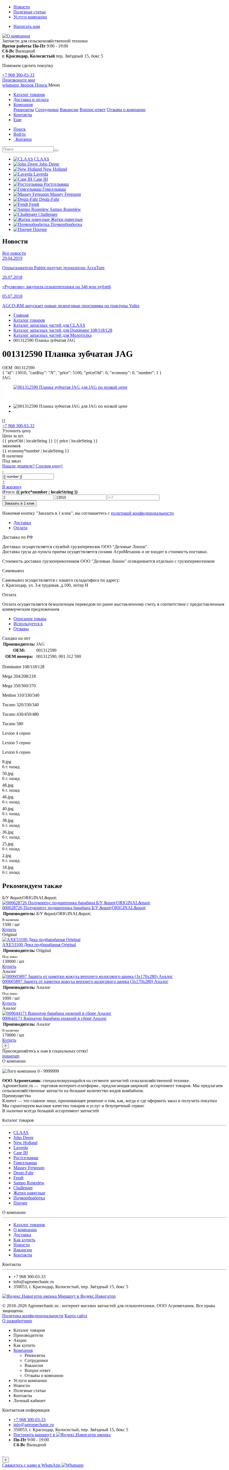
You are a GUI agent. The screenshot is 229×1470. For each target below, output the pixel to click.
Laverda (20, 1147)
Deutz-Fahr (23, 1172)
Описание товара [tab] (29, 618)
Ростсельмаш (25, 1157)
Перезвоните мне (18, 80)
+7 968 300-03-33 (18, 75)
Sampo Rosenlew (28, 1182)
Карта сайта (76, 1315)
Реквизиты (23, 109)
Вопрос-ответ (93, 109)
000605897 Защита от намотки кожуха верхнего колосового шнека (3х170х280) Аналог (85, 981)
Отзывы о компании (126, 109)
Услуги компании (30, 17)
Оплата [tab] (20, 527)
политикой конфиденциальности (142, 513)
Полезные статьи (29, 11)
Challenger (23, 1187)
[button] (41, 85)
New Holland (25, 1142)
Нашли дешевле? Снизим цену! (32, 466)
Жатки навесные (29, 1192)
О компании (25, 1229)
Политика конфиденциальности (32, 1315)
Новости (21, 6)
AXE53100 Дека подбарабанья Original (39, 944)
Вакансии (69, 109)
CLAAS (20, 1132)
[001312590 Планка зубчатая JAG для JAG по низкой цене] (70, 387)
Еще (17, 119)
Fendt (18, 1177)
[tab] (28, 623)
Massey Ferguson (28, 1167)
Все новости (14, 253)
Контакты (22, 114)
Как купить (24, 1239)
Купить (9, 929)
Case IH (20, 1152)
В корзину (12, 487)
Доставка (22, 1234)
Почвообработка (29, 1197)
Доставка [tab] (22, 522)
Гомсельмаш (25, 1162)
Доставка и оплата (31, 99)
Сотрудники (47, 109)
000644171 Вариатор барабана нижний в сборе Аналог (54, 1018)
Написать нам (26, 26)
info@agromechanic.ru (33, 1424)
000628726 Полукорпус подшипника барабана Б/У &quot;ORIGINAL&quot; (74, 907)
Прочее (20, 1203)
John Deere (23, 1137)
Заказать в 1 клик (19, 503)
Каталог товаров (29, 94)
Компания (23, 104)
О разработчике (17, 1320)
